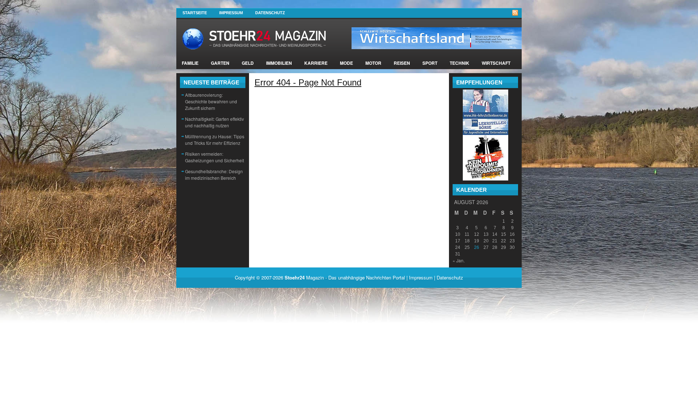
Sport (429, 63)
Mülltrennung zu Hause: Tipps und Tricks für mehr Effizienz (214, 139)
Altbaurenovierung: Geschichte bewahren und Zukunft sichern (211, 101)
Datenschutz (270, 13)
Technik (459, 63)
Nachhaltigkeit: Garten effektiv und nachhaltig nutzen (214, 122)
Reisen (402, 63)
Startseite (194, 13)
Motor (373, 63)
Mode (346, 63)
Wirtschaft (496, 63)
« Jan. (459, 260)
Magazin (304, 277)
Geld (248, 63)
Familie (190, 63)
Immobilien (279, 63)
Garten (220, 63)
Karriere (316, 63)
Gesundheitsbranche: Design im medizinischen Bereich (214, 174)
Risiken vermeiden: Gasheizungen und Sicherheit (214, 157)
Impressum (231, 13)
